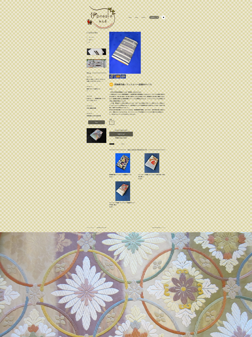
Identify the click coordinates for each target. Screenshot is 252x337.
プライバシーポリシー (90, 227)
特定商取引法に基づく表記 (101, 227)
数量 (111, 119)
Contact (143, 17)
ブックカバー (92, 37)
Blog (136, 17)
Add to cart (121, 134)
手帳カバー (91, 39)
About (129, 17)
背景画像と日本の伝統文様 (94, 115)
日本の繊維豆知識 (91, 108)
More (96, 122)
